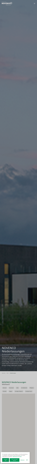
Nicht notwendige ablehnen (15, 460)
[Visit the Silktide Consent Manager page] (27, 460)
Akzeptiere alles (5, 460)
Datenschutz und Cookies (17, 456)
